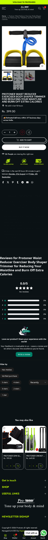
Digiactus (23, 531)
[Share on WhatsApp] (32, 182)
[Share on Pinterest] (13, 182)
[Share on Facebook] (3, 182)
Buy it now (24, 147)
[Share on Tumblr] (18, 182)
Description (12, 196)
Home (4, 16)
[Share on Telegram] (22, 182)
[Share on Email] (27, 182)
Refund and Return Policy (30, 196)
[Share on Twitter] (8, 182)
